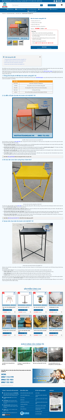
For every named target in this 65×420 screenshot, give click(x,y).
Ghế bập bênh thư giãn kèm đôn (9, 330)
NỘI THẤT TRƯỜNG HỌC (21, 9)
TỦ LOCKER (22, 397)
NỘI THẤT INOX (10, 9)
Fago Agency (46, 419)
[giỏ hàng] (61, 5)
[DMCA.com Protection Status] (6, 415)
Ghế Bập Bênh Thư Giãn (54, 307)
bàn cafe (19, 205)
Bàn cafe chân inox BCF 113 (23, 307)
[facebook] (56, 1)
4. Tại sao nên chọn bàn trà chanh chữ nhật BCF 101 (14, 64)
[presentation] (2, 356)
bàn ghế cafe (17, 141)
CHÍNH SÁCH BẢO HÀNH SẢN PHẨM (41, 396)
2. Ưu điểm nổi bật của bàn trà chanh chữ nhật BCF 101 (15, 60)
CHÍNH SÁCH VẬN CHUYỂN (40, 405)
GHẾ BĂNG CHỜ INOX (24, 402)
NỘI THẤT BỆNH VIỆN (32, 11)
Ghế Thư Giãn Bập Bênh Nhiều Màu (24, 331)
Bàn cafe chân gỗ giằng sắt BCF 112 (9, 308)
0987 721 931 (50, 42)
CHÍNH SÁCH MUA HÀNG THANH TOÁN (40, 408)
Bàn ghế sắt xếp (11, 156)
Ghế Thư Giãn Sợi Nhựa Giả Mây (40, 330)
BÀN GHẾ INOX (23, 409)
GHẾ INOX (22, 406)
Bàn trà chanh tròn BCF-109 (13, 218)
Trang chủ (4, 13)
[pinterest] (61, 1)
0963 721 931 (44, 42)
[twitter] (54, 1)
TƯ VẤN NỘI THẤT (51, 5)
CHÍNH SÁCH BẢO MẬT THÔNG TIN (41, 399)
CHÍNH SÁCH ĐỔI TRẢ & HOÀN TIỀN (41, 403)
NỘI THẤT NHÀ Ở (54, 9)
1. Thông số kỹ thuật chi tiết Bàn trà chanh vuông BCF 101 (15, 59)
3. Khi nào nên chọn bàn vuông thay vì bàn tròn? (13, 62)
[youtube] (59, 1)
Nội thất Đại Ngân (39, 77)
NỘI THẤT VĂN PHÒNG (44, 9)
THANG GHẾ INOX (23, 404)
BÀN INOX (22, 399)
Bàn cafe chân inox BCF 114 (39, 307)
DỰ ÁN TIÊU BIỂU (38, 413)
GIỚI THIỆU (37, 393)
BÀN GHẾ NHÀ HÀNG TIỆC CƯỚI (26, 393)
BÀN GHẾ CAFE (18, 13)
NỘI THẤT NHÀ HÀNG (32, 9)
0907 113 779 (38, 42)
